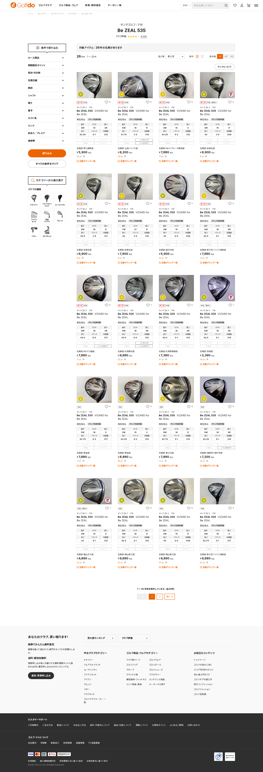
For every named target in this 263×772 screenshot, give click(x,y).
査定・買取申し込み (41, 675)
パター (87, 689)
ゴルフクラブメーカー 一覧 (95, 701)
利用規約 (32, 761)
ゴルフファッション (202, 689)
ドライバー (88, 660)
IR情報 (44, 743)
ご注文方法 (47, 725)
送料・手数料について (100, 725)
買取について (142, 725)
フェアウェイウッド (92, 664)
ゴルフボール (155, 664)
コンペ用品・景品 (134, 684)
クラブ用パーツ (133, 660)
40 (226, 56)
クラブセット (89, 694)
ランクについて (224, 67)
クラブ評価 (127, 638)
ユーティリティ (90, 670)
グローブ (130, 670)
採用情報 (67, 743)
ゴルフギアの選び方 (203, 679)
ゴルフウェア (155, 660)
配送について (63, 725)
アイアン (87, 679)
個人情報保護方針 (48, 761)
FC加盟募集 (94, 743)
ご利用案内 (33, 725)
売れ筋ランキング (96, 638)
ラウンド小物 (132, 674)
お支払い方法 (79, 725)
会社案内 (32, 743)
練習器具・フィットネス (136, 679)
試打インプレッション (203, 684)
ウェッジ (87, 684)
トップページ (200, 660)
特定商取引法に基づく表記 (71, 761)
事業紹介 (55, 743)
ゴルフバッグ (132, 664)
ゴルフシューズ (156, 670)
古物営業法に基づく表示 (97, 761)
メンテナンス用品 (157, 679)
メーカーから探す (157, 684)
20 (220, 56)
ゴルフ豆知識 (200, 694)
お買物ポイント (159, 725)
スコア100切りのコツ (203, 670)
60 (232, 56)
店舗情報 (80, 743)
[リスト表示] (202, 56)
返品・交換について (123, 725)
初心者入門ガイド (202, 674)
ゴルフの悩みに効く (203, 664)
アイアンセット (90, 674)
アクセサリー (155, 674)
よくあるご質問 (176, 725)
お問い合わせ (194, 725)
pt (79, 157)
